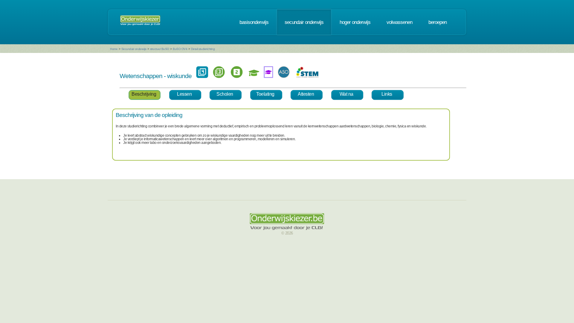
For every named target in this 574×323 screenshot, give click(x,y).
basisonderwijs (253, 22)
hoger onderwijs (355, 22)
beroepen (437, 22)
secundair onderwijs (304, 22)
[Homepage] (140, 22)
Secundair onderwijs (133, 49)
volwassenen (399, 22)
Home (113, 49)
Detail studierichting (203, 49)
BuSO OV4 (180, 49)
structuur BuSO (159, 49)
